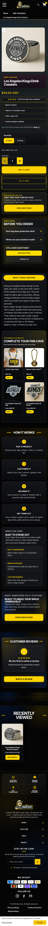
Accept (40, 922)
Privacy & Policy (7, 922)
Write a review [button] (24, 679)
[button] (4, 4)
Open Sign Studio (24, 208)
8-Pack (20, 140)
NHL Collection (19, 13)
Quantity (5, 155)
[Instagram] (17, 896)
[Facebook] (24, 896)
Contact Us (24, 259)
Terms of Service (34, 908)
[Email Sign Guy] (30, 896)
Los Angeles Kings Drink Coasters (12, 748)
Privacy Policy (13, 908)
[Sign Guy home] (24, 805)
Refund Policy (13, 911)
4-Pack (9, 140)
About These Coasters (24, 278)
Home (5, 13)
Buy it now (24, 181)
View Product (12, 757)
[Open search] (38, 5)
